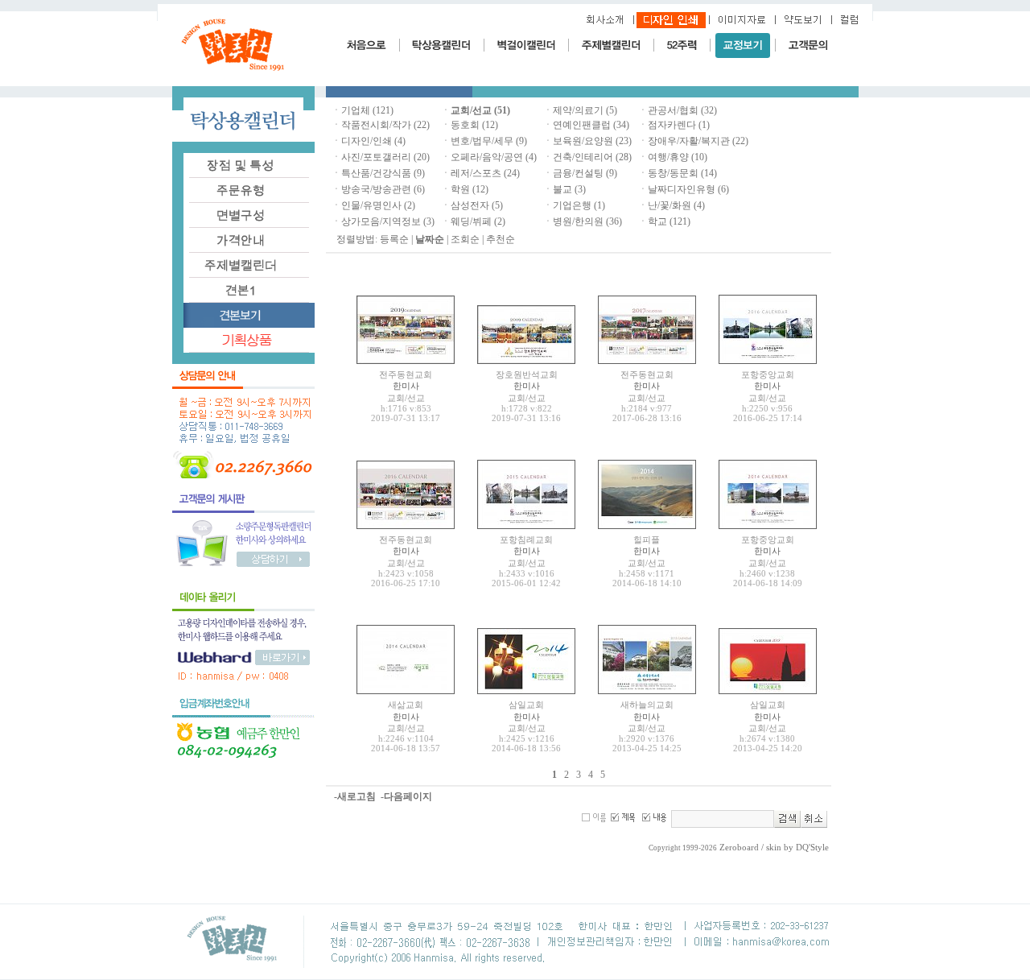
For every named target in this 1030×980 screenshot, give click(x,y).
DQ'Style (812, 847)
